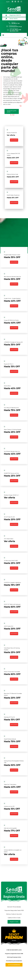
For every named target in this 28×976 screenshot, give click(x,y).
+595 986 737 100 (15, 23)
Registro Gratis (14, 921)
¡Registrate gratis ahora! (11, 111)
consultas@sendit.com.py (15, 26)
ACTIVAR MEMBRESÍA (14, 964)
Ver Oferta (14, 140)
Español (8, 1)
